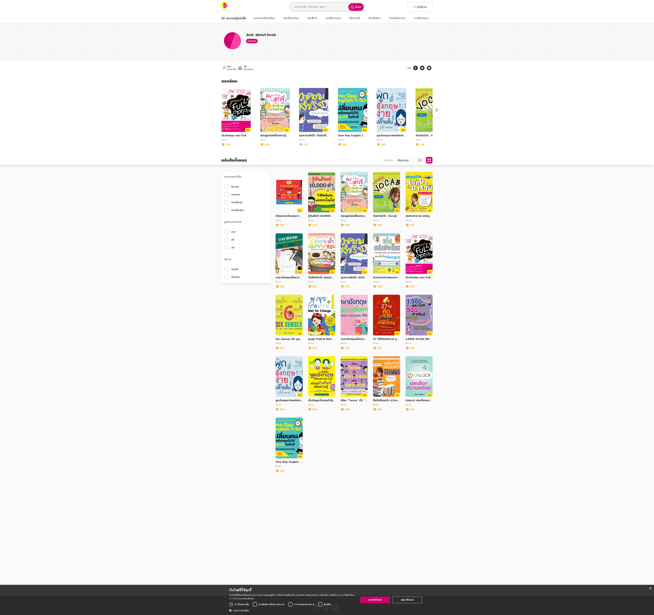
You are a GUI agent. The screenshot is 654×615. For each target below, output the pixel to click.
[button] (292, 610)
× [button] (650, 588)
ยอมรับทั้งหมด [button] (375, 599)
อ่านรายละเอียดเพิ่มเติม (243, 598)
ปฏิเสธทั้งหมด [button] (407, 599)
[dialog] (327, 600)
